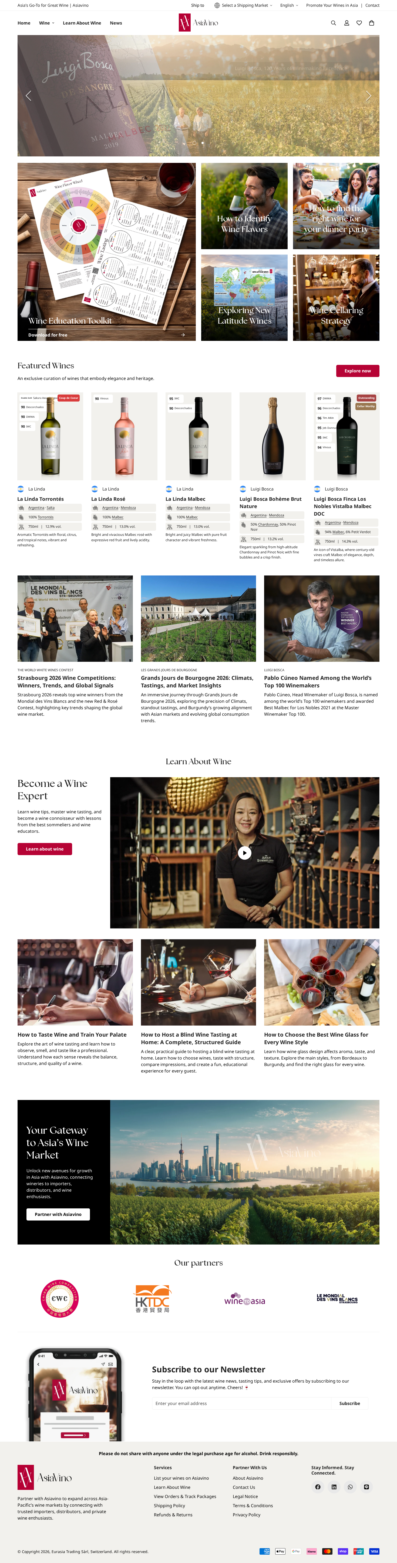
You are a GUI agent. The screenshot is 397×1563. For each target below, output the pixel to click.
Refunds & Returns (173, 1515)
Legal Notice (245, 1496)
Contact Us (244, 1487)
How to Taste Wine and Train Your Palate (72, 1034)
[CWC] (60, 1298)
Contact (372, 5)
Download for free (48, 335)
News (116, 23)
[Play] (245, 852)
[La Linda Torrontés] (50, 436)
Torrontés (45, 517)
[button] (371, 23)
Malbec (117, 517)
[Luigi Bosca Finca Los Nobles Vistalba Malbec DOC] (347, 436)
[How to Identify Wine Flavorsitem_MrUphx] (244, 206)
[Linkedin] (334, 1486)
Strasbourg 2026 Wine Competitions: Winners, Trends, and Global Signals (67, 681)
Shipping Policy (169, 1506)
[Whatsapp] (350, 1486)
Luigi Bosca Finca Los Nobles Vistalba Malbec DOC (342, 506)
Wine (44, 23)
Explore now (358, 371)
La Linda (36, 489)
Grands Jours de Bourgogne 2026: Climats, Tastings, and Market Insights (197, 681)
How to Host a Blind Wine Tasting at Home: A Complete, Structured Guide (191, 1038)
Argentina (36, 507)
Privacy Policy (246, 1515)
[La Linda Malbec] (198, 436)
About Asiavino (248, 1478)
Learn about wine (45, 849)
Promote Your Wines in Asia (332, 5)
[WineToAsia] (245, 1298)
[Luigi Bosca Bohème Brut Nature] (272, 436)
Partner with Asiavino (58, 1214)
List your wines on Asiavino (181, 1478)
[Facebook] (317, 1486)
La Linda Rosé (108, 498)
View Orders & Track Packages (185, 1496)
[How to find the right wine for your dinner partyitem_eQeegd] (336, 206)
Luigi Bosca (262, 489)
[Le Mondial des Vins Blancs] (337, 1298)
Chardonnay (268, 524)
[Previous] (28, 96)
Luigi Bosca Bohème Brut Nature (271, 502)
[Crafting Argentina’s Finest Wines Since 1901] (198, 95)
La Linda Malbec (185, 498)
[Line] (366, 1486)
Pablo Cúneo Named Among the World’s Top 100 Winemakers (318, 681)
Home (24, 23)
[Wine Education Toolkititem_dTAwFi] (107, 252)
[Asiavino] (198, 23)
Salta (51, 507)
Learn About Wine (82, 23)
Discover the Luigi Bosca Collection (306, 112)
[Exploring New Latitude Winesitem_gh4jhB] (244, 298)
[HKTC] (152, 1298)
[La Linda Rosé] (124, 436)
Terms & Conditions (253, 1506)
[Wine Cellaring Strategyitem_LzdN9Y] (336, 298)
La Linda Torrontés (40, 498)
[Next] (368, 96)
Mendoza (128, 507)
